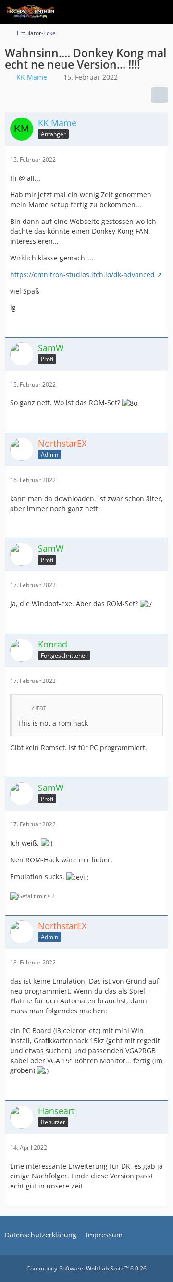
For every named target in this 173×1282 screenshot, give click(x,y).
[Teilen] (159, 95)
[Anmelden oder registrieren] (136, 12)
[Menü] (160, 12)
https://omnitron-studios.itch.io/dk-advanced (82, 274)
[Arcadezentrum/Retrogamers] (30, 12)
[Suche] (112, 12)
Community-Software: (86, 1268)
